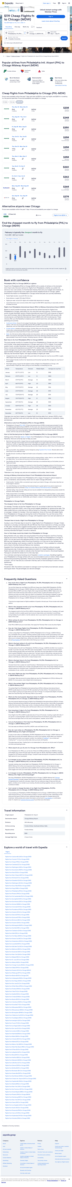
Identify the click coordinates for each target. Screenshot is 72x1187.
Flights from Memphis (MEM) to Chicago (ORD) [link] (18, 1060)
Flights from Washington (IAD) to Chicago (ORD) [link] (18, 867)
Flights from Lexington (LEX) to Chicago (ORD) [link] (17, 1020)
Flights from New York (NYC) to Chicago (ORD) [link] (17, 1100)
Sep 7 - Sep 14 (54, 34)
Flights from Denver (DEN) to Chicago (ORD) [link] (17, 1065)
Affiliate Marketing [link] (7, 1163)
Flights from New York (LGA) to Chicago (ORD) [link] (17, 954)
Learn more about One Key (51, 21)
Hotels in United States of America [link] (26, 1148)
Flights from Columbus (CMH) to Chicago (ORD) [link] (18, 1002)
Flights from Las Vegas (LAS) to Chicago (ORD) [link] (17, 1026)
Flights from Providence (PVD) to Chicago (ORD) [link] (18, 909)
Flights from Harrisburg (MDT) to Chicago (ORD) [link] (18, 1097)
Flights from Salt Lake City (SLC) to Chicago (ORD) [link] (18, 946)
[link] (50, 27)
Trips (54, 3)
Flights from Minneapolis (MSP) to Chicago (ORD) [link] (18, 925)
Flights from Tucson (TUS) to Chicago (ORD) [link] (17, 1023)
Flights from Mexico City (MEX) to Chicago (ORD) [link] (18, 1044)
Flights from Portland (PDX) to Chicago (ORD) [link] (17, 989)
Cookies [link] (39, 1146)
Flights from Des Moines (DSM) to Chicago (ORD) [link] (18, 1076)
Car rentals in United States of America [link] (27, 1164)
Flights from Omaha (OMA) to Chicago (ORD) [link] (17, 996)
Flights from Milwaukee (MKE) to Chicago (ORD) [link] (18, 1007)
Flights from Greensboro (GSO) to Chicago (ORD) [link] (18, 941)
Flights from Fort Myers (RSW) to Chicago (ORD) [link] (18, 936)
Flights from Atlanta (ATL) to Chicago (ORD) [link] (16, 1041)
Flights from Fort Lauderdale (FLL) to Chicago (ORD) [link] (19, 896)
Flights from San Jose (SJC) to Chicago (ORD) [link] (17, 983)
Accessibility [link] (40, 1157)
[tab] (8, 27)
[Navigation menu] (69, 3)
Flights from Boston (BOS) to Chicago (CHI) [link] (16, 975)
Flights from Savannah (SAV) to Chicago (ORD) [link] (17, 952)
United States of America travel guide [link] (27, 1144)
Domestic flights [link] (24, 1160)
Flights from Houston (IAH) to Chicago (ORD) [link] (17, 922)
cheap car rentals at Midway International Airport (38, 487)
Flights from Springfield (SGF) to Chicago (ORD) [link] (18, 899)
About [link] (4, 1143)
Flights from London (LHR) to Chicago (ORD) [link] (17, 1031)
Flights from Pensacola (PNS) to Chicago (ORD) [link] (17, 1110)
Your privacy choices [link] (42, 1160)
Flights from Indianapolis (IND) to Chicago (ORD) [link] (18, 978)
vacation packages (44, 555)
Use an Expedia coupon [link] (60, 1156)
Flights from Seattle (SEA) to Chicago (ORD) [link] (17, 994)
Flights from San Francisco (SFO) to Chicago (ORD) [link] (18, 1089)
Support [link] (57, 1143)
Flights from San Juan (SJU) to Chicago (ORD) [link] (17, 1028)
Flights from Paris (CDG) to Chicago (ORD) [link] (16, 872)
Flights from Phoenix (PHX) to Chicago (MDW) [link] (17, 1094)
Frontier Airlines (10, 328)
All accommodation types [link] (26, 1167)
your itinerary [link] (48, 798)
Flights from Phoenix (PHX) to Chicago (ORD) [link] (17, 893)
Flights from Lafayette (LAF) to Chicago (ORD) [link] (17, 1052)
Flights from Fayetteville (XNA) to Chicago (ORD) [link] (18, 1081)
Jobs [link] (4, 1146)
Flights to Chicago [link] (15, 56)
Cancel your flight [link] (59, 1150)
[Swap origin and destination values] (24, 33)
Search (64, 38)
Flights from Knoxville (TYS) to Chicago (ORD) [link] (17, 1004)
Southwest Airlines (11, 323)
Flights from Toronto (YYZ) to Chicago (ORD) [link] (17, 859)
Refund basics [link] (58, 1153)
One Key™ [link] (46, 738)
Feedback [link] (5, 1166)
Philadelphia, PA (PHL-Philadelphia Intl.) (16, 34)
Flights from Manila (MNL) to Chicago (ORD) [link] (17, 1084)
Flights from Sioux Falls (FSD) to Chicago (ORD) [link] (17, 885)
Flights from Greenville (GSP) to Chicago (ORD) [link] (17, 1073)
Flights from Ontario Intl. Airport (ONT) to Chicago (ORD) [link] (20, 1078)
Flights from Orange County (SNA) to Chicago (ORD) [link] (19, 965)
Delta (7, 334)
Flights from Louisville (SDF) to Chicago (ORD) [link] (17, 944)
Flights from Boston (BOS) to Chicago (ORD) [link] (17, 999)
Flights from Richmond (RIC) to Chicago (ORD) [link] (17, 920)
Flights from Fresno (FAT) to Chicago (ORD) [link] (16, 1102)
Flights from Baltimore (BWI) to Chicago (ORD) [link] (17, 949)
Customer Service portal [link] (27, 800)
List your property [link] (7, 1149)
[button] (10, 257)
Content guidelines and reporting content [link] (43, 1164)
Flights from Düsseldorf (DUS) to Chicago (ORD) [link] (18, 880)
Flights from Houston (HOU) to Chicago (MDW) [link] (18, 970)
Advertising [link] (5, 1160)
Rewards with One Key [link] (25, 1170)
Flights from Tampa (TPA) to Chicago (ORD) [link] (16, 862)
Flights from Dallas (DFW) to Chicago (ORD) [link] (16, 967)
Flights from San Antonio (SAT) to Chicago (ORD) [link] (18, 901)
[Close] (69, 1179)
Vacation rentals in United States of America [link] (27, 1152)
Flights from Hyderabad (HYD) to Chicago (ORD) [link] (18, 1115)
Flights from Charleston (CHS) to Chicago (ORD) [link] (18, 930)
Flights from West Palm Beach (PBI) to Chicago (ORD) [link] (19, 1047)
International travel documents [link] (62, 1159)
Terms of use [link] (41, 1149)
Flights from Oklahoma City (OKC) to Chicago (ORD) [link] (19, 1015)
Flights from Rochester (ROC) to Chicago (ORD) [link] (18, 1070)
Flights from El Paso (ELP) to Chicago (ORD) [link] (16, 1049)
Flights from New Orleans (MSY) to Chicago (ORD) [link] (18, 875)
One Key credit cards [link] (25, 1173)
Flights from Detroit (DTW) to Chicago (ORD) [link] (17, 915)
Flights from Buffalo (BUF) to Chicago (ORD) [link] (17, 1068)
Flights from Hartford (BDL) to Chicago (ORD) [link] (17, 1057)
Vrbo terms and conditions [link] (44, 1155)
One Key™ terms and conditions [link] (45, 1152)
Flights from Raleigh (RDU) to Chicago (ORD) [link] (17, 957)
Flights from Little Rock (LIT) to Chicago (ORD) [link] (17, 1063)
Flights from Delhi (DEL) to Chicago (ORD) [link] (16, 933)
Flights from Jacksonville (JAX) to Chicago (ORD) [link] (18, 856)
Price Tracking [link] (16, 640)
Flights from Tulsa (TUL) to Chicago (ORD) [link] (16, 991)
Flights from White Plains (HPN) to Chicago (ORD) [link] (18, 986)
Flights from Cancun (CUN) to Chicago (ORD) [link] (17, 1113)
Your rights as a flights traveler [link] (62, 1162)
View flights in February (12, 238)
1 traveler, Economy (14, 39)
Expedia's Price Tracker (45, 450)
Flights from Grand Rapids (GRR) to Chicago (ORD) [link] (18, 1092)
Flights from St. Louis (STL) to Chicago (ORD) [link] (17, 959)
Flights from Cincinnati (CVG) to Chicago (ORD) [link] (17, 907)
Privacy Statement (52, 1180)
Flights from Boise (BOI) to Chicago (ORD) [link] (16, 1055)
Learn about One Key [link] (61, 85)
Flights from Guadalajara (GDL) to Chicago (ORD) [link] (18, 1018)
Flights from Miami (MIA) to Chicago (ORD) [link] (16, 1036)
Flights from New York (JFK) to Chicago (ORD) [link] (17, 1086)
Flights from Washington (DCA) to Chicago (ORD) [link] (18, 883)
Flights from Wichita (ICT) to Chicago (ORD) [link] (17, 878)
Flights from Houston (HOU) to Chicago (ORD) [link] (17, 912)
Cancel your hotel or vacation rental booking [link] (62, 1147)
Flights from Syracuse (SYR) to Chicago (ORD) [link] (17, 917)
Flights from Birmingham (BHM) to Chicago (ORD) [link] (18, 1012)
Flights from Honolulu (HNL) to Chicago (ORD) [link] (17, 1118)
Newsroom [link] (5, 1155)
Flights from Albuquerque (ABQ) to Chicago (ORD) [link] (18, 1010)
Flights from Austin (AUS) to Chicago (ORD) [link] (16, 1107)
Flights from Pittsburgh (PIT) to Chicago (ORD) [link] (17, 973)
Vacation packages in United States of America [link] (27, 1157)
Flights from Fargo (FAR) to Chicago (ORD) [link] (16, 888)
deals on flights (26, 437)
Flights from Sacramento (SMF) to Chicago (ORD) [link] (18, 870)
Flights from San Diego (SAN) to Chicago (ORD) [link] (18, 981)
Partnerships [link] (6, 1152)
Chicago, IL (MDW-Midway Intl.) (37, 34)
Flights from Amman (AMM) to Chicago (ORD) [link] (17, 904)
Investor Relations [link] (7, 1157)
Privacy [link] (39, 1143)
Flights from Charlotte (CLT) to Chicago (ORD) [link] (17, 864)
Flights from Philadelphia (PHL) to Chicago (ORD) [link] (18, 891)
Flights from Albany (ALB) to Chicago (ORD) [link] (16, 962)
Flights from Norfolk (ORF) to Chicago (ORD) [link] (17, 928)
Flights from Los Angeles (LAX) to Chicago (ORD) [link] (18, 1105)
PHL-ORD (22, 425)
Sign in (64, 3)
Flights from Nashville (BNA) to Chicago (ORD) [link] (17, 1033)
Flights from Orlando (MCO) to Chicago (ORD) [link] (17, 1039)
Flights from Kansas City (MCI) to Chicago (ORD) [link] (18, 938)
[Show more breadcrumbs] (3, 56)
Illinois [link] (8, 56)
